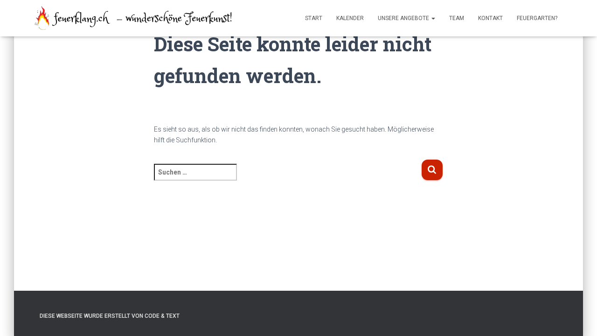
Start (313, 18)
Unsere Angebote (404, 18)
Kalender (350, 18)
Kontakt (490, 18)
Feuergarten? (537, 18)
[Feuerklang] (134, 18)
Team (456, 18)
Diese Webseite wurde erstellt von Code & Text (110, 316)
